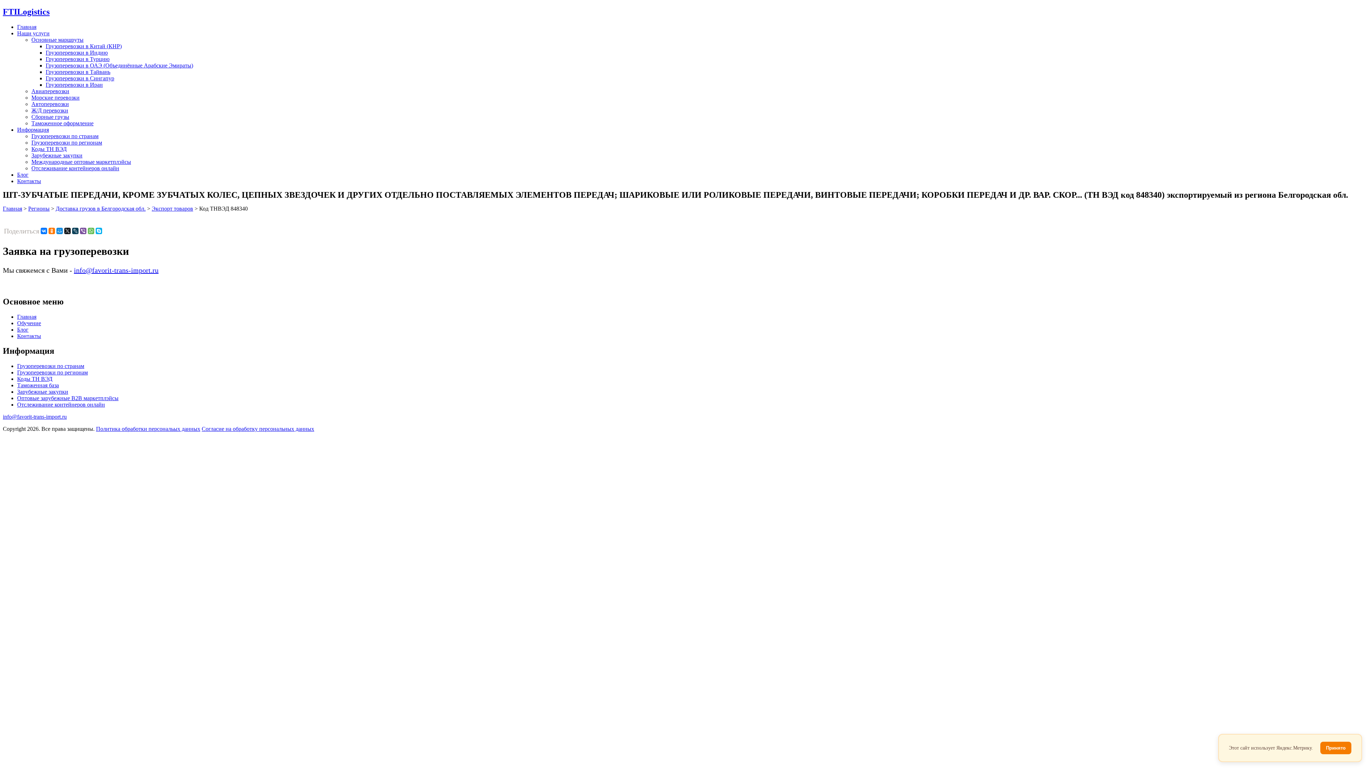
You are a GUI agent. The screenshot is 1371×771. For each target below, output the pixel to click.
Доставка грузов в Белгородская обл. (101, 209)
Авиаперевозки (50, 91)
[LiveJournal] (75, 231)
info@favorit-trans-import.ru (116, 270)
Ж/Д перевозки (49, 110)
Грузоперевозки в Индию (77, 53)
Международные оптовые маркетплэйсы (81, 162)
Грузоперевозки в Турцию (78, 59)
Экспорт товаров (172, 209)
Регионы (39, 209)
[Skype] (99, 231)
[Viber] (83, 231)
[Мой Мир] (59, 231)
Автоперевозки (50, 104)
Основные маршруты (57, 40)
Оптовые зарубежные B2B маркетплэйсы (68, 398)
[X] (67, 231)
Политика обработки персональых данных (148, 429)
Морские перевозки (55, 98)
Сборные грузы (50, 117)
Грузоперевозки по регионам (66, 143)
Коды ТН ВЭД (49, 149)
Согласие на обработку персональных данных (258, 429)
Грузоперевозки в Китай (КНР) (84, 46)
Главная (26, 27)
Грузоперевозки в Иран (74, 85)
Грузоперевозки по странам (65, 136)
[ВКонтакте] (44, 231)
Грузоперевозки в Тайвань (78, 72)
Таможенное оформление (62, 123)
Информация (33, 130)
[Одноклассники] (52, 231)
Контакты (29, 181)
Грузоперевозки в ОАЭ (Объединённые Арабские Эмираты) (119, 65)
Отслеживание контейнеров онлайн (75, 168)
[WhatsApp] (91, 231)
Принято (1336, 748)
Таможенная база (38, 385)
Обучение (29, 323)
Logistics (26, 11)
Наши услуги (33, 33)
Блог (23, 175)
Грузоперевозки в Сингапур (80, 78)
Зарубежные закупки (56, 155)
